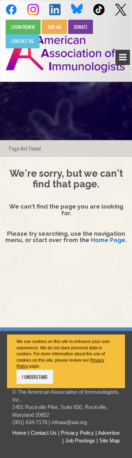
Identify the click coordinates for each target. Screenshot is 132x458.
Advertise (109, 433)
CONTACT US (22, 40)
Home (19, 433)
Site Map (109, 441)
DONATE (80, 26)
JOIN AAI (54, 26)
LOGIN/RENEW (23, 26)
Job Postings (80, 441)
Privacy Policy (77, 433)
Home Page (108, 239)
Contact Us (44, 433)
